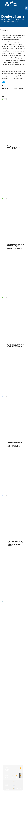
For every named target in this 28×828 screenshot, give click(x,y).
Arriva (4, 760)
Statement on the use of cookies (11, 816)
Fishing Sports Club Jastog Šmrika (10, 749)
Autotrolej (5, 758)
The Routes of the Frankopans (10, 737)
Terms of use (7, 818)
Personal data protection (9, 814)
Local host (5, 741)
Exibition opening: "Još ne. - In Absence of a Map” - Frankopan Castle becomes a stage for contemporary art (15, 246)
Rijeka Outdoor (6, 754)
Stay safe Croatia (7, 743)
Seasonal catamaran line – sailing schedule (13, 752)
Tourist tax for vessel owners (9, 747)
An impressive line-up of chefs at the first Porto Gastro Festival (14, 147)
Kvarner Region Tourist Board (9, 732)
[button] (26, 8)
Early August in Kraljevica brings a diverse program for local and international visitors (15, 543)
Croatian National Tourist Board (10, 730)
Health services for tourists (9, 745)
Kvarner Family (6, 739)
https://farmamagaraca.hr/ (12, 88)
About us (6, 812)
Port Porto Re (6, 750)
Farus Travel (6, 762)
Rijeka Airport (6, 756)
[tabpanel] (14, 30)
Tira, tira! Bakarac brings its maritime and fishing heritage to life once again (15, 345)
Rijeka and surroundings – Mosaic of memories (13, 734)
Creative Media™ (20, 822)
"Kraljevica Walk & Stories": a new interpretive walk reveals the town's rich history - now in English (15, 444)
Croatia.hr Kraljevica (7, 736)
